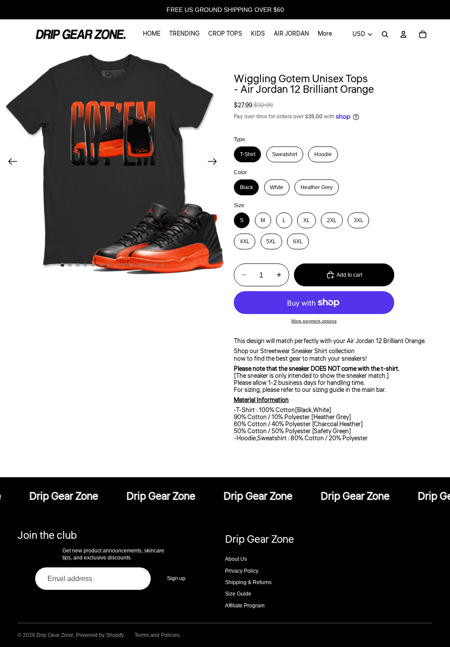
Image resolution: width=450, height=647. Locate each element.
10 (131, 264)
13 (155, 264)
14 (162, 264)
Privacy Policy (241, 571)
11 (139, 264)
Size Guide (238, 594)
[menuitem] (324, 34)
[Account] (403, 34)
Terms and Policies (157, 635)
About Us (236, 559)
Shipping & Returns (248, 582)
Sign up (176, 578)
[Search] (385, 34)
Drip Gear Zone (54, 635)
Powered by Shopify (100, 635)
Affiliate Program (245, 606)
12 (147, 264)
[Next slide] (215, 162)
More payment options (314, 320)
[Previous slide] (10, 162)
